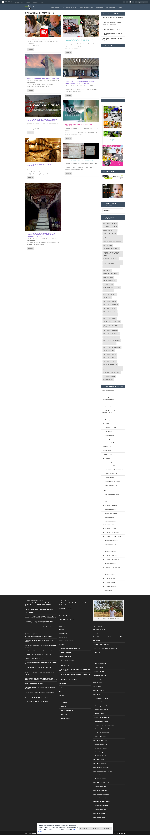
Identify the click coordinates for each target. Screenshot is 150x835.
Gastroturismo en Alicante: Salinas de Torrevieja (112, 18)
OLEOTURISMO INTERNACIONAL (112, 347)
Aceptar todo (84, 828)
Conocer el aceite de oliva (111, 248)
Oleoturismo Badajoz (110, 311)
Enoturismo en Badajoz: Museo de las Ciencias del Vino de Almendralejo (42, 120)
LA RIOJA (61, 687)
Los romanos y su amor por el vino (79, 161)
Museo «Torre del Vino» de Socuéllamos (43, 78)
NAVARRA (61, 695)
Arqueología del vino (88, 43)
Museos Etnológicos (109, 294)
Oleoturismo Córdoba (111, 513)
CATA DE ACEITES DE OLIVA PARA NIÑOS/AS (36, 701)
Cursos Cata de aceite (69, 7)
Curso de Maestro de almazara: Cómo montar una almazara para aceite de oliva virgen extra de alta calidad (41, 678)
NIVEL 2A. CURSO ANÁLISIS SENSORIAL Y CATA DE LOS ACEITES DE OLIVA (74, 669)
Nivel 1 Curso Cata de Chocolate (33, 683)
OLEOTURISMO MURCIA (108, 582)
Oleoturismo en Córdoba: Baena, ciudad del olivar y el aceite (39, 693)
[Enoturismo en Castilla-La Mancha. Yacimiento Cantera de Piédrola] (81, 26)
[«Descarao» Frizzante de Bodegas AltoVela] (81, 111)
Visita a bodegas (55, 168)
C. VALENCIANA (63, 633)
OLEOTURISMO (55, 7)
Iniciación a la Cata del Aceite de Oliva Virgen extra (112, 33)
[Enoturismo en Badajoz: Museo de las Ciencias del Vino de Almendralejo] (43, 106)
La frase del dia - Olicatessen (33, 603)
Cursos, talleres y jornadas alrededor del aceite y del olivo (111, 253)
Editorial (116, 267)
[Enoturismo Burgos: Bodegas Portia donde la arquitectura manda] (81, 68)
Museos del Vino (56, 80)
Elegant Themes (36, 833)
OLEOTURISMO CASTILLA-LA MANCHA (110, 326)
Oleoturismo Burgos (109, 318)
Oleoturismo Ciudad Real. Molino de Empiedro (37, 697)
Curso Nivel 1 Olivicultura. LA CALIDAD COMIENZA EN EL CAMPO (112, 23)
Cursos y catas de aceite (110, 258)
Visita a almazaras (109, 376)
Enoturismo (55, 41)
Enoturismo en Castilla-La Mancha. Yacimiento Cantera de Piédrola (79, 39)
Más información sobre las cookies (70, 648)
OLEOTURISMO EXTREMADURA (111, 340)
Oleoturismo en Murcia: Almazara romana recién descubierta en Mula (39, 622)
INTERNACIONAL (65, 722)
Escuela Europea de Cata (110, 274)
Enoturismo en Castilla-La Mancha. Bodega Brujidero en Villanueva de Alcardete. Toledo (41, 234)
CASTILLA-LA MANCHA (65, 619)
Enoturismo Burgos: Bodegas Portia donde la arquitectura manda (79, 82)
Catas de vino (50, 41)
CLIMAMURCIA (28, 621)
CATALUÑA (64, 714)
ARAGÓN (61, 629)
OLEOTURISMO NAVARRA (109, 586)
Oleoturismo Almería (109, 301)
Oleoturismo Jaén (108, 351)
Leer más (30, 49)
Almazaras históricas (110, 230)
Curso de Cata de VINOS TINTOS (39, 39)
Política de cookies (66, 652)
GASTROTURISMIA (110, 7)
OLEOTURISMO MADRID (109, 354)
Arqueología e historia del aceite (111, 237)
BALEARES (64, 706)
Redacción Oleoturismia (33, 41)
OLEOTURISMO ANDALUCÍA (110, 304)
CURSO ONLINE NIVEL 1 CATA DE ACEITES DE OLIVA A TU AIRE (40, 668)
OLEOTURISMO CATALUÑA (110, 330)
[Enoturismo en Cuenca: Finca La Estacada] (43, 150)
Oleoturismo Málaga (110, 521)
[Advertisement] (114, 72)
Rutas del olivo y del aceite (111, 373)
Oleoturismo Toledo (109, 361)
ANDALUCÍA (62, 608)
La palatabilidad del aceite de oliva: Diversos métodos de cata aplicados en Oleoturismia (41, 604)
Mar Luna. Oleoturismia (33, 123)
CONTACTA (121, 7)
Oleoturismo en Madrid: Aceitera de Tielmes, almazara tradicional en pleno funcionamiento (39, 611)
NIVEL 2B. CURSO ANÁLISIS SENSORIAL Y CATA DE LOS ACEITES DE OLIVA (74, 675)
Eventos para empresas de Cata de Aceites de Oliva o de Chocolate (112, 28)
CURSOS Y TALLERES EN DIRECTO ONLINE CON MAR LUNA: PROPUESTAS (40, 673)
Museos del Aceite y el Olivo (111, 287)
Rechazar (96, 828)
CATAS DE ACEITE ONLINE (86, 7)
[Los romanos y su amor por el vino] (81, 151)
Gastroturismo (106, 450)
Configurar (106, 828)
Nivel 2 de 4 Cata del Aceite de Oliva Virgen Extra (112, 39)
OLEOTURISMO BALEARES (110, 315)
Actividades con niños (110, 223)
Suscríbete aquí (107, 210)
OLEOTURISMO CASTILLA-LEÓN (110, 548)
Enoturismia (99, 7)
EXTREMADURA (65, 718)
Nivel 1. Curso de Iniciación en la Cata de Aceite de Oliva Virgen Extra (74, 603)
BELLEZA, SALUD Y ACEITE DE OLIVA (112, 242)
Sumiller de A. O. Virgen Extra (69, 679)
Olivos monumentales (110, 364)
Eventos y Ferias (108, 277)
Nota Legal (108, 420)
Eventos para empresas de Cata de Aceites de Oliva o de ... (31, 2)
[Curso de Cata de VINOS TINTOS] (43, 26)
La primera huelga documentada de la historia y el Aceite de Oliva (40, 663)
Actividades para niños (110, 226)
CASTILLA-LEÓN (63, 637)
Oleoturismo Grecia (109, 344)
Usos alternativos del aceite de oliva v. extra (44, 626)
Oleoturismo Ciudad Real (111, 333)
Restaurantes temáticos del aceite (112, 368)
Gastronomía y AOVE (109, 280)
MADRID (61, 691)
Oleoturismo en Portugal (111, 337)
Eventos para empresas (67, 660)
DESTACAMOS (107, 267)
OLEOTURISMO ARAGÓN (109, 308)
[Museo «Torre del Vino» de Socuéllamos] (43, 65)
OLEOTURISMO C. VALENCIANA (111, 322)
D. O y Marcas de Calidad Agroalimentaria (110, 262)
